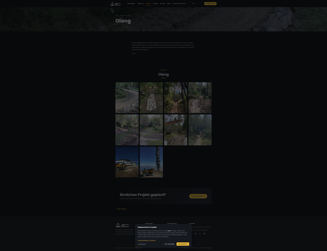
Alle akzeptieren (183, 244)
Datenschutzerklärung (143, 240)
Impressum (153, 240)
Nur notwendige (169, 244)
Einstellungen (142, 244)
